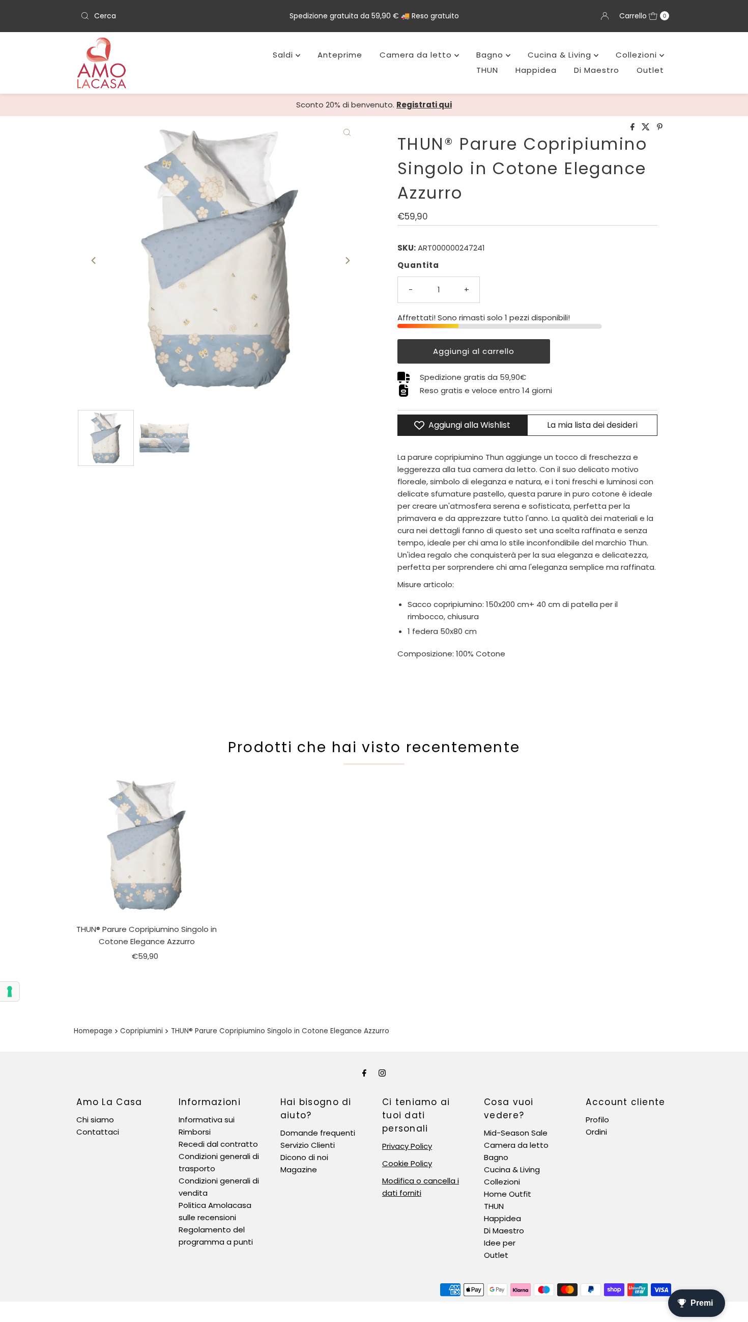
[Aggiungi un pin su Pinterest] (660, 127)
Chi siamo (95, 1119)
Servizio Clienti (307, 1145)
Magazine (298, 1169)
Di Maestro (596, 70)
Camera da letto (417, 54)
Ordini (596, 1131)
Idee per (499, 1242)
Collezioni (637, 54)
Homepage (93, 1031)
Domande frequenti (317, 1132)
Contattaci (97, 1131)
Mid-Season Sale (516, 1132)
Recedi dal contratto (218, 1144)
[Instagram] (382, 1073)
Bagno (491, 54)
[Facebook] (364, 1073)
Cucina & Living (561, 54)
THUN (487, 70)
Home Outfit (507, 1194)
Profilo (597, 1119)
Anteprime (340, 54)
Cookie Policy (407, 1163)
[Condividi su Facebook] (633, 127)
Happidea (536, 70)
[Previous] (94, 260)
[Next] (347, 260)
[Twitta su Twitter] (647, 127)
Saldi (284, 54)
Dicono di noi (304, 1157)
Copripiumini (141, 1031)
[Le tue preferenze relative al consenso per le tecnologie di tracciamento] (9, 991)
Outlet (650, 70)
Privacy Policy (407, 1146)
